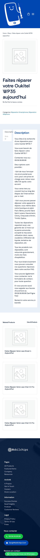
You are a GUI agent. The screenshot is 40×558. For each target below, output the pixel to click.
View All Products (32, 322)
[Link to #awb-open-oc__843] (33, 14)
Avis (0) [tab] (6, 137)
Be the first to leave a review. (12, 102)
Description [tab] (8, 132)
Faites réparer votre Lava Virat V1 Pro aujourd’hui (19, 388)
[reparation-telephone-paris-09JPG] (13, 3)
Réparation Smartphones (19, 112)
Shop (9, 33)
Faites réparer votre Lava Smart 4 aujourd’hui (18, 352)
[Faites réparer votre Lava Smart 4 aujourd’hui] (20, 337)
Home (4, 33)
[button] (21, 554)
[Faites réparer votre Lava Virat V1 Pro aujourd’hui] (20, 373)
